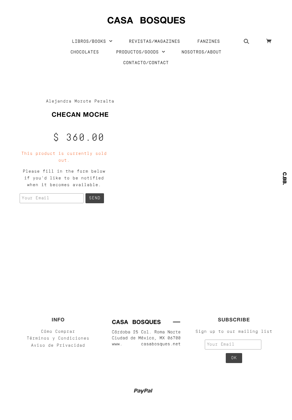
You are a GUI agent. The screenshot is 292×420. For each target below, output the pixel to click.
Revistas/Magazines (154, 42)
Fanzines (208, 42)
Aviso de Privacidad (58, 345)
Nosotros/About (201, 52)
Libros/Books (90, 42)
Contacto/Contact (146, 63)
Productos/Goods (139, 52)
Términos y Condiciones (58, 338)
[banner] (146, 19)
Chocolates (85, 52)
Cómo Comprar (58, 332)
